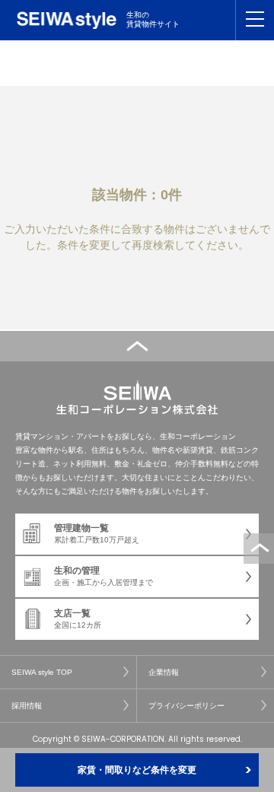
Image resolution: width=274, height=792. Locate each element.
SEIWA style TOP (41, 672)
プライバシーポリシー (186, 705)
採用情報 (26, 705)
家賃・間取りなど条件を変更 (137, 770)
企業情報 (163, 672)
